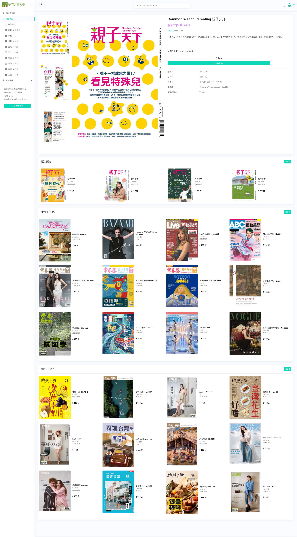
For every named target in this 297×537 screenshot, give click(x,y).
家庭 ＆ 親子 (13, 69)
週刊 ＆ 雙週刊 (14, 30)
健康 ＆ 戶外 (13, 58)
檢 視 (54, 237)
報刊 (10, 36)
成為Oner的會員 (17, 106)
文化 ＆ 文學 (13, 75)
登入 (293, 5)
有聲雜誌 (12, 24)
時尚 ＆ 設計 (13, 63)
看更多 (287, 162)
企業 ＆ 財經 (13, 47)
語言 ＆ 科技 (13, 52)
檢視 (53, 183)
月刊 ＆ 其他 (13, 41)
